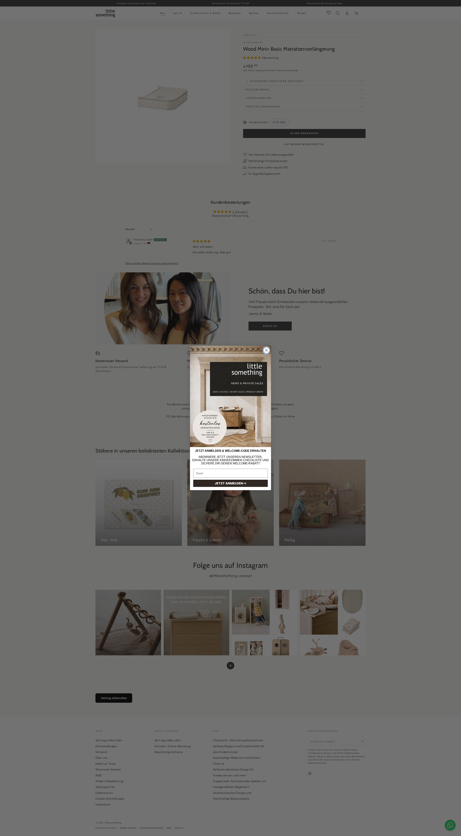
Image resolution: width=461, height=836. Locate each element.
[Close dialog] (266, 350)
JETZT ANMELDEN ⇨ (230, 483)
